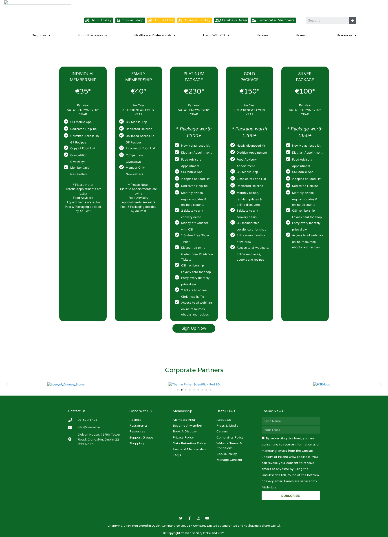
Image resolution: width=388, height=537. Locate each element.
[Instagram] (198, 518)
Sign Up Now (193, 328)
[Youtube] (207, 518)
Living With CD (214, 35)
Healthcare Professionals (153, 35)
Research (302, 35)
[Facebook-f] (189, 518)
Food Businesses (90, 35)
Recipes (262, 35)
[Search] (352, 20)
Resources (344, 35)
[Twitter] (181, 518)
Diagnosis (39, 35)
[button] (98, 20)
